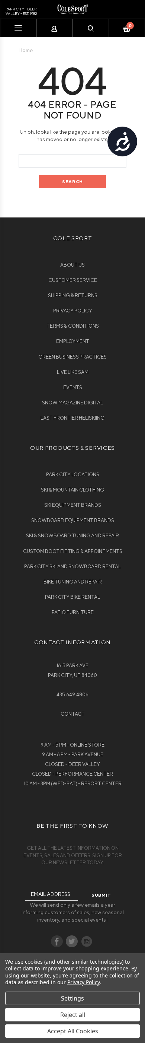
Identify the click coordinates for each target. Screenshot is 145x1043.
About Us (72, 265)
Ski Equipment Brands (72, 505)
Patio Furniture (73, 612)
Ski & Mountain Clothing (72, 490)
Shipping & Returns (72, 295)
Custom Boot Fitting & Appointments (72, 551)
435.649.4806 (72, 694)
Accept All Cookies (72, 1031)
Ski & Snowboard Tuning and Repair (72, 535)
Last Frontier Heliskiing (72, 418)
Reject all (72, 1015)
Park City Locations (72, 474)
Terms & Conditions (72, 326)
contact (73, 714)
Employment (72, 341)
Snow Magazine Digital (72, 403)
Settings (72, 998)
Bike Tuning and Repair (73, 582)
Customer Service (72, 280)
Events (72, 387)
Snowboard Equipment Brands (72, 520)
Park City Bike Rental (72, 597)
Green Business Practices (72, 357)
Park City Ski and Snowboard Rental (72, 566)
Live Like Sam (72, 372)
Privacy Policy (72, 311)
